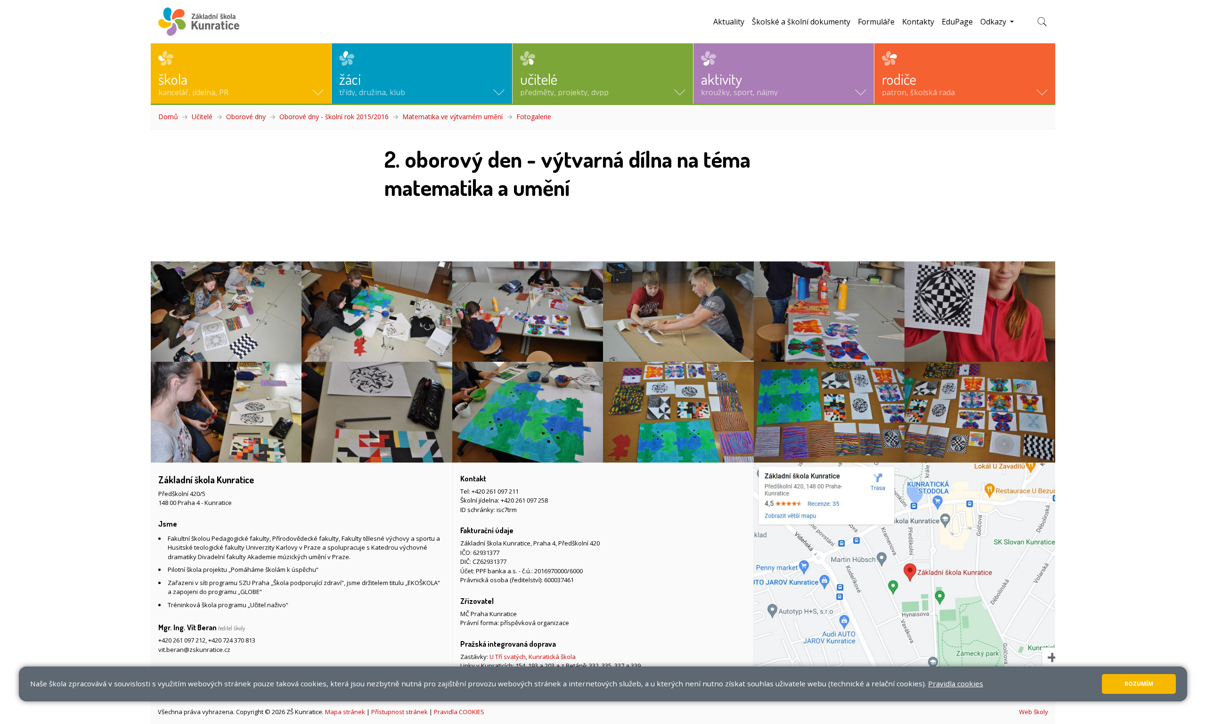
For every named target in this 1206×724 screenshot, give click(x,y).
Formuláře (876, 21)
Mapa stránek (345, 712)
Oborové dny (246, 116)
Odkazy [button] (994, 21)
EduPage (957, 21)
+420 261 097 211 (495, 491)
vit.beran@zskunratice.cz (194, 649)
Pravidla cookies (955, 683)
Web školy (1033, 712)
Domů (168, 116)
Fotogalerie (533, 116)
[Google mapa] (904, 581)
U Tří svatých (507, 656)
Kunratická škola (552, 656)
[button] (241, 73)
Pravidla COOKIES (459, 712)
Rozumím (1139, 684)
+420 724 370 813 (231, 640)
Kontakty (918, 21)
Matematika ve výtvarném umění (452, 116)
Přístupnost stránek (399, 712)
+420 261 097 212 (181, 640)
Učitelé (202, 116)
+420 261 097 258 (524, 500)
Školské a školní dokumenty (801, 21)
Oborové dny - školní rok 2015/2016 (334, 116)
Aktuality (728, 21)
